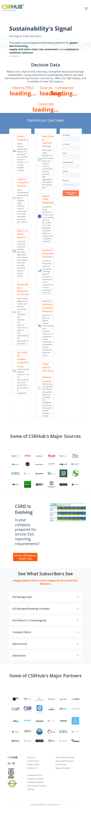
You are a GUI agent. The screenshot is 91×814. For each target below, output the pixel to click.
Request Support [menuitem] (62, 768)
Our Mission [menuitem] (60, 764)
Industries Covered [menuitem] (35, 778)
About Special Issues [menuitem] (64, 761)
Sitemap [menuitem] (31, 789)
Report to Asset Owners (22, 234)
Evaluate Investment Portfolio (48, 253)
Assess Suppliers (22, 137)
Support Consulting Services (23, 182)
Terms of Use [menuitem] (33, 761)
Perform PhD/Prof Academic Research (47, 306)
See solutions (14, 56)
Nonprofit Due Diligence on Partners (24, 289)
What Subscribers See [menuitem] (64, 757)
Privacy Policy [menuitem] (33, 764)
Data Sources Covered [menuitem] (36, 785)
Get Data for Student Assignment (24, 357)
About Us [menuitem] (31, 757)
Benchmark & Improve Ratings (48, 141)
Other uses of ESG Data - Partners (47, 370)
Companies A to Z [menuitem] (35, 775)
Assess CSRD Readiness (48, 199)
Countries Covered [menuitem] (35, 782)
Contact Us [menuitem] (32, 768)
